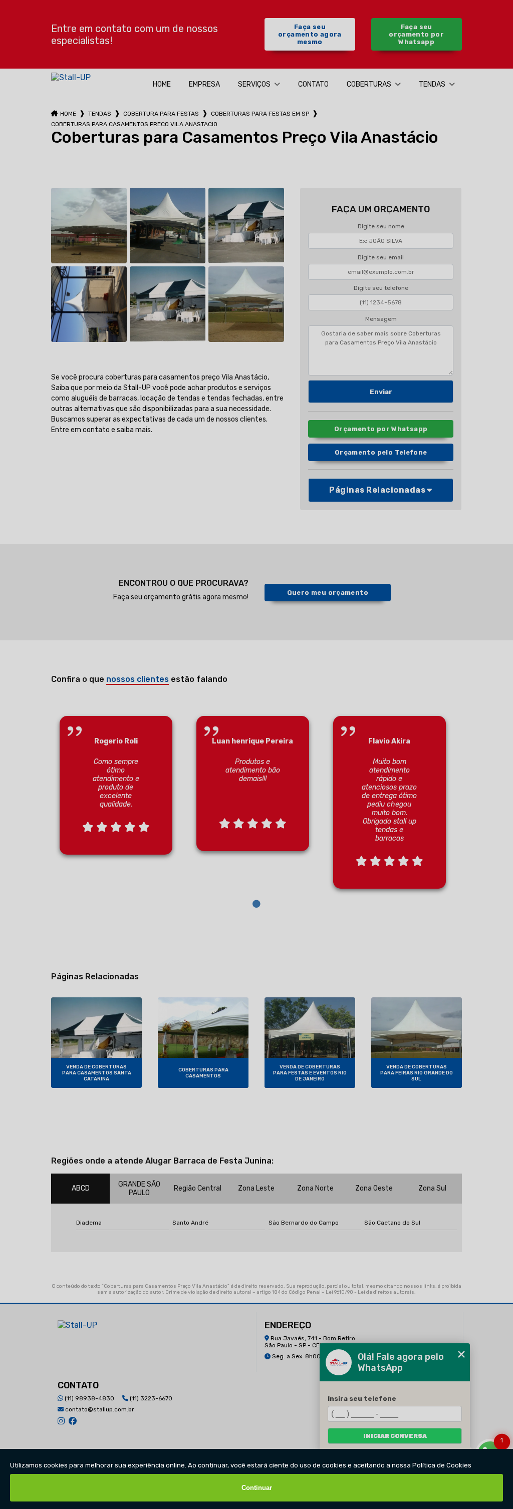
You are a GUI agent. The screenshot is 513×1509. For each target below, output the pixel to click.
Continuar (256, 1487)
